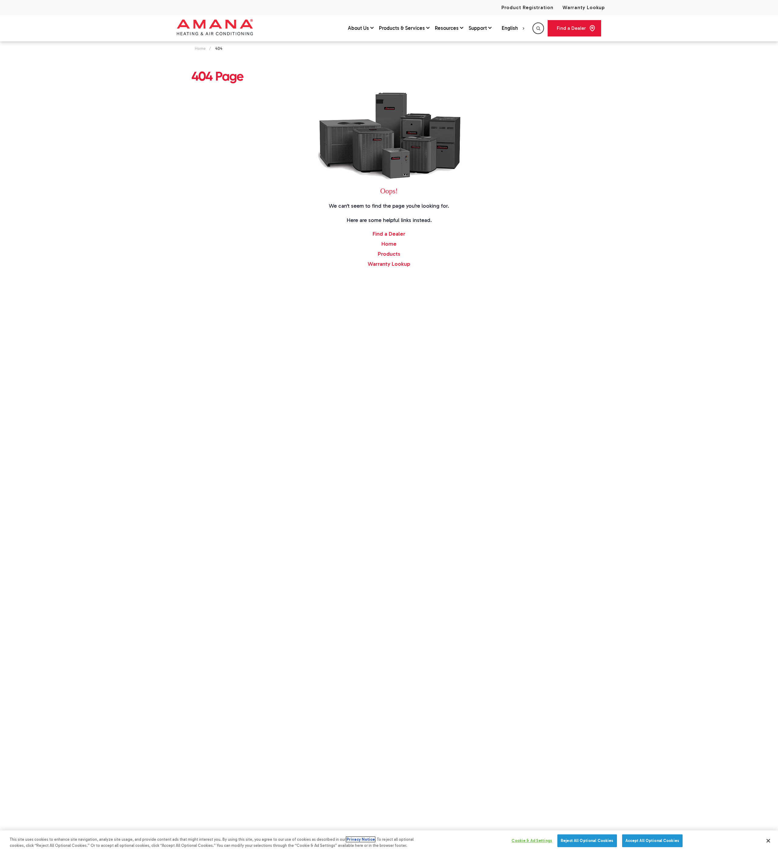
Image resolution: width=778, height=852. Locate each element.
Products (389, 254)
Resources (447, 28)
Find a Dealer (571, 28)
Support (478, 28)
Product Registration (527, 7)
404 (218, 48)
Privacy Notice (360, 839)
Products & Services (402, 28)
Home (200, 48)
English (510, 28)
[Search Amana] (538, 28)
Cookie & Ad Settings (531, 840)
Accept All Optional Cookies (652, 840)
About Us (358, 28)
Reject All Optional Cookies (587, 840)
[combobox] (514, 28)
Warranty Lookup (584, 7)
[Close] (768, 840)
